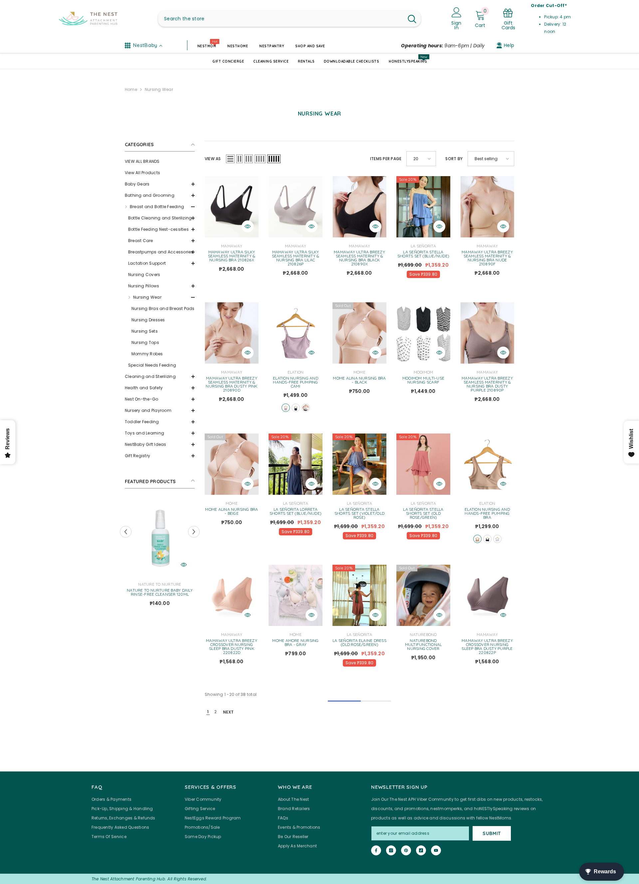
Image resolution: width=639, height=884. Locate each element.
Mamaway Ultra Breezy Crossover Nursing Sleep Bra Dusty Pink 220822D (231, 647)
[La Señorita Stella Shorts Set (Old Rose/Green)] (423, 464)
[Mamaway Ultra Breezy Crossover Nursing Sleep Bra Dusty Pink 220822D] (232, 595)
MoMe (359, 372)
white (306, 408)
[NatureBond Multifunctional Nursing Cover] (423, 595)
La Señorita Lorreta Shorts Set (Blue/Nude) (295, 511)
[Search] (289, 19)
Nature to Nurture (159, 584)
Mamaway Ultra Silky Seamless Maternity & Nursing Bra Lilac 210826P (296, 258)
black (296, 408)
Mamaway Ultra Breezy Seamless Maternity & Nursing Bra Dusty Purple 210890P (487, 384)
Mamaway (231, 245)
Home (131, 89)
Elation (296, 372)
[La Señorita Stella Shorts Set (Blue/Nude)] (423, 206)
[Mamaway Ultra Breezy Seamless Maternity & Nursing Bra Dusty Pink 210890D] (232, 333)
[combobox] (280, 19)
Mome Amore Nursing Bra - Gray (295, 643)
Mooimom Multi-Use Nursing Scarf (423, 380)
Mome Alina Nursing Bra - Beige (231, 511)
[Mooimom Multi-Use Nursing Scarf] (423, 333)
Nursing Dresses (148, 320)
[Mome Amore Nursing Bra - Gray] (295, 595)
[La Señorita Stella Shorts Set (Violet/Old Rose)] (359, 464)
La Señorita (423, 245)
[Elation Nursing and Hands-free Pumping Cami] (295, 333)
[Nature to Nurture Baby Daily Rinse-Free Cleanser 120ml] (160, 537)
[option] (160, 555)
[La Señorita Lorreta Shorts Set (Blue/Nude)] (295, 464)
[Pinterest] (406, 850)
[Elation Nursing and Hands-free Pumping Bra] (487, 464)
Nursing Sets (144, 331)
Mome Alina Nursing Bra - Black (359, 380)
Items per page (385, 158)
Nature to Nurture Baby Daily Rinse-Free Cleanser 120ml (160, 592)
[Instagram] (391, 850)
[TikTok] (421, 850)
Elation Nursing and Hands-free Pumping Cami (295, 382)
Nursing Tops (145, 342)
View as (213, 158)
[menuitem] (160, 161)
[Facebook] (376, 850)
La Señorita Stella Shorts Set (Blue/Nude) (423, 254)
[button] (160, 184)
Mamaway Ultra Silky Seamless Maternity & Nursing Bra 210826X (232, 256)
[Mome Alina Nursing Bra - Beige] (232, 464)
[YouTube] (436, 850)
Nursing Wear (159, 89)
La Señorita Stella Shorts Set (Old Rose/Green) (423, 513)
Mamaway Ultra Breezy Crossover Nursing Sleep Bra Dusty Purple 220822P (487, 647)
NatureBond (423, 634)
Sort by (454, 158)
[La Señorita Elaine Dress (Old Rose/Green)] (359, 595)
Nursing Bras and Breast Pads (163, 308)
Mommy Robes (147, 354)
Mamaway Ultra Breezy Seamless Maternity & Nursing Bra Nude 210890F (487, 258)
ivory (497, 539)
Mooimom (423, 372)
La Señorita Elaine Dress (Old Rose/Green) (359, 643)
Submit (492, 833)
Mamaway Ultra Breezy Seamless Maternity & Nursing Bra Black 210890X (359, 258)
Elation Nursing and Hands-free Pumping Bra (487, 513)
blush (286, 408)
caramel (477, 539)
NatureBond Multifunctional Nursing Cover (423, 645)
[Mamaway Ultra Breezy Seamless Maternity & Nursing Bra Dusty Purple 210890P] (487, 333)
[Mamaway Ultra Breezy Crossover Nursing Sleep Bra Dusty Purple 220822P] (487, 595)
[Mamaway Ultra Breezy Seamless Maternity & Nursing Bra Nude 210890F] (487, 206)
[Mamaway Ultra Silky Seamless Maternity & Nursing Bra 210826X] (232, 206)
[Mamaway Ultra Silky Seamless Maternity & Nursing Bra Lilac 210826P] (295, 206)
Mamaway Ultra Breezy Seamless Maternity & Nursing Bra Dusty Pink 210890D (231, 384)
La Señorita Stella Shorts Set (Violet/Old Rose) (359, 513)
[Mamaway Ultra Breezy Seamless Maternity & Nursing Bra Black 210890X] (359, 206)
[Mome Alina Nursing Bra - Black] (359, 333)
